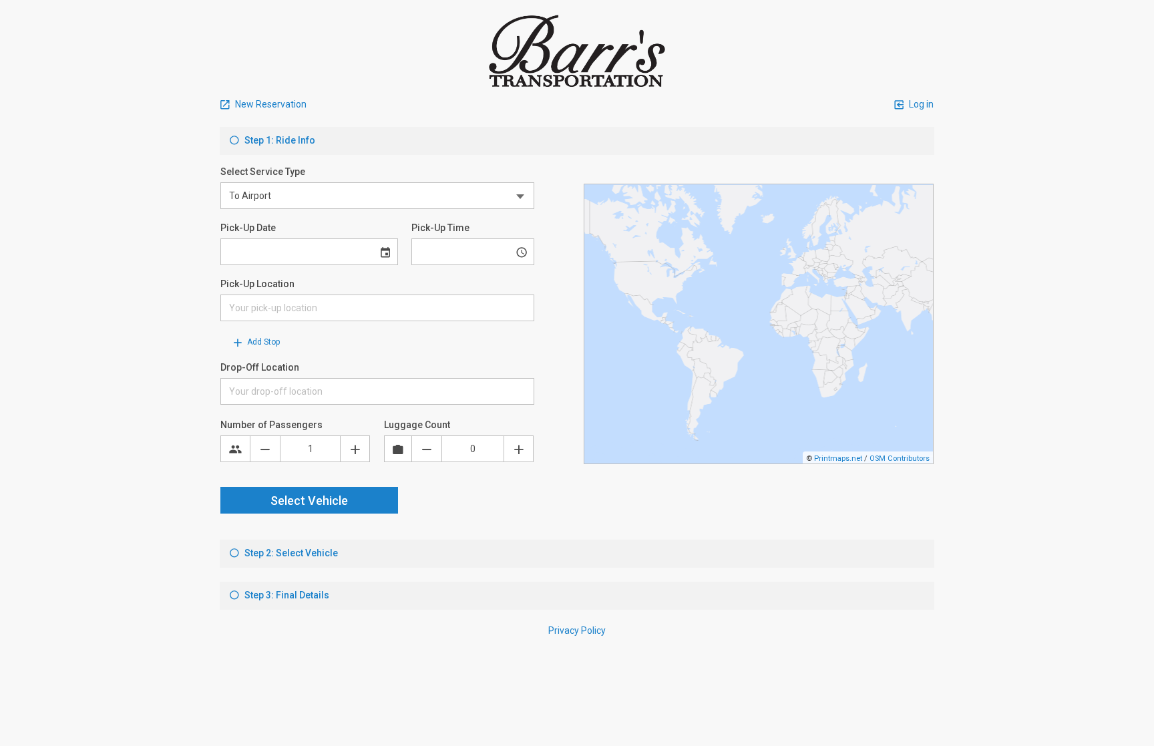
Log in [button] (920, 104)
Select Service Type (262, 171)
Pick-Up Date (248, 227)
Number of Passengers (271, 424)
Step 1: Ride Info (278, 140)
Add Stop (262, 342)
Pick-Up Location (257, 283)
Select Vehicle (309, 501)
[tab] (577, 141)
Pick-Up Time (440, 227)
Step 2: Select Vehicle (290, 553)
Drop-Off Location (259, 367)
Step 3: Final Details (285, 595)
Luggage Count (417, 424)
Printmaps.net (838, 458)
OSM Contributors (900, 458)
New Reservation (270, 104)
